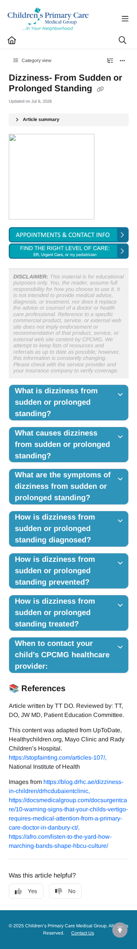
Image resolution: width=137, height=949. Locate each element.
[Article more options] (122, 61)
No (71, 891)
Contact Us (82, 933)
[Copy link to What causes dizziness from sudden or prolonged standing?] (65, 456)
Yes (32, 891)
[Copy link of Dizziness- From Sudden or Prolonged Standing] (100, 89)
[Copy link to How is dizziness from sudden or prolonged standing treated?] (93, 624)
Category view (36, 60)
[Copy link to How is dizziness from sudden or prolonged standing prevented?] (103, 582)
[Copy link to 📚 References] (77, 689)
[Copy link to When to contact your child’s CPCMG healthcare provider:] (64, 667)
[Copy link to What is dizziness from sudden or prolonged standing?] (65, 414)
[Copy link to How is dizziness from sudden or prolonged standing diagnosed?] (103, 540)
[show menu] (125, 19)
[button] (119, 930)
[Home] (48, 19)
